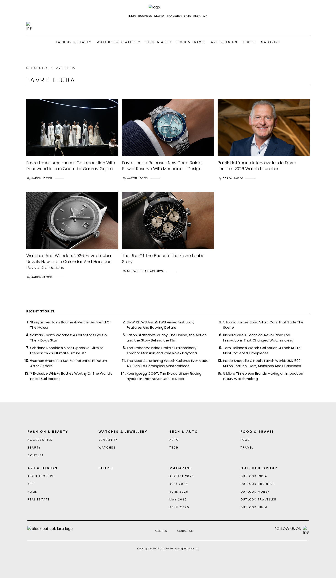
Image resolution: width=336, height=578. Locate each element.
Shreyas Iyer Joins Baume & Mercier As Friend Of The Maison (70, 325)
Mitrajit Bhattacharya (145, 271)
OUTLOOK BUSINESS (257, 484)
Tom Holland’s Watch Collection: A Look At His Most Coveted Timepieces (261, 350)
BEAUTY (34, 447)
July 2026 (178, 484)
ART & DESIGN (224, 42)
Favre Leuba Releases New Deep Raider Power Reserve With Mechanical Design (162, 166)
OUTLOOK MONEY (255, 492)
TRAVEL (246, 447)
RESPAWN (200, 15)
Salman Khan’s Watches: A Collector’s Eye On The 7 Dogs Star (68, 338)
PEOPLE (249, 42)
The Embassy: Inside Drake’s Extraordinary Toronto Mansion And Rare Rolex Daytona (162, 350)
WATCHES (107, 447)
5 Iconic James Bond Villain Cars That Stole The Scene (263, 325)
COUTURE (35, 455)
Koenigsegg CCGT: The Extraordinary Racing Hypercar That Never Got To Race (164, 376)
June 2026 (179, 492)
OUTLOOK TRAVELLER (258, 499)
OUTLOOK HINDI (253, 507)
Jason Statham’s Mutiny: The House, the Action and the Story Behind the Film (167, 338)
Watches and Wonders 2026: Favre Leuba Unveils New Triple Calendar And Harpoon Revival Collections (69, 261)
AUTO (174, 440)
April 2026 (179, 507)
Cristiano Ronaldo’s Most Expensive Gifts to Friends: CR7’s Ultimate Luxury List (67, 350)
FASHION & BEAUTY (73, 42)
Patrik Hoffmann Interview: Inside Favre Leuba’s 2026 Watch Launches (257, 166)
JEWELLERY (108, 440)
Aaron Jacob (41, 178)
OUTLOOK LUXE (37, 68)
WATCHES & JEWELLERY (119, 42)
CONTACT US (185, 531)
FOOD (245, 440)
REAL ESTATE (38, 499)
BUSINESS (145, 15)
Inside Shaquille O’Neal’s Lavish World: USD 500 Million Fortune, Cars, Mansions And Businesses (262, 363)
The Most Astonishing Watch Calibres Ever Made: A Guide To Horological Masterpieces (168, 363)
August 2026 (181, 476)
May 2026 (178, 499)
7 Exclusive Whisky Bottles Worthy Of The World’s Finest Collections (71, 376)
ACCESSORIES (40, 440)
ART (30, 484)
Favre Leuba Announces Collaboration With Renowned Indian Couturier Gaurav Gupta (70, 166)
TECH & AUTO (158, 42)
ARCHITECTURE (40, 476)
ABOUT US (161, 531)
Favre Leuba (65, 68)
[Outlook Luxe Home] (168, 7)
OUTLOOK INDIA (253, 476)
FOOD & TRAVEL (191, 42)
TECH (174, 447)
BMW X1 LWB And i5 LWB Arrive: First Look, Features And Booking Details (160, 325)
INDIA (132, 15)
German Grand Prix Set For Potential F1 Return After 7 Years (68, 363)
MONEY (159, 15)
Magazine (270, 42)
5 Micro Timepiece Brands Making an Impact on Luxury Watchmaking (263, 376)
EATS (187, 15)
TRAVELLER (174, 15)
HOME (32, 492)
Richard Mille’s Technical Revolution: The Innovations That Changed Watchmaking (258, 338)
